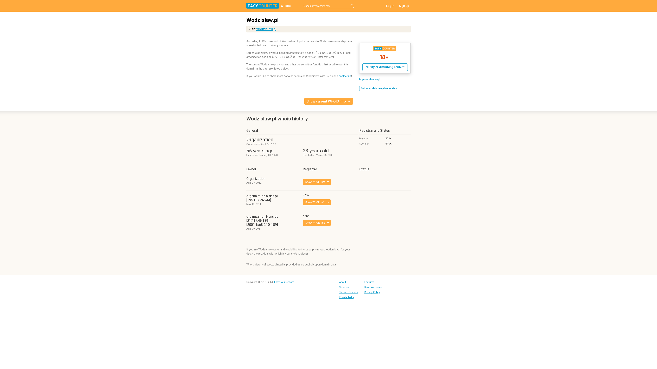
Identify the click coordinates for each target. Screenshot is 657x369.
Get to (379, 88)
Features (369, 282)
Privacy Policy (372, 292)
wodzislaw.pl (266, 29)
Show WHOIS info (315, 181)
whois (286, 6)
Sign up (404, 6)
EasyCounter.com (284, 282)
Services (344, 287)
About (342, 282)
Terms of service (348, 292)
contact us (345, 76)
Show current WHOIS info (326, 101)
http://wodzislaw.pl (369, 79)
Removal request (373, 287)
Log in (390, 6)
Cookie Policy (346, 297)
